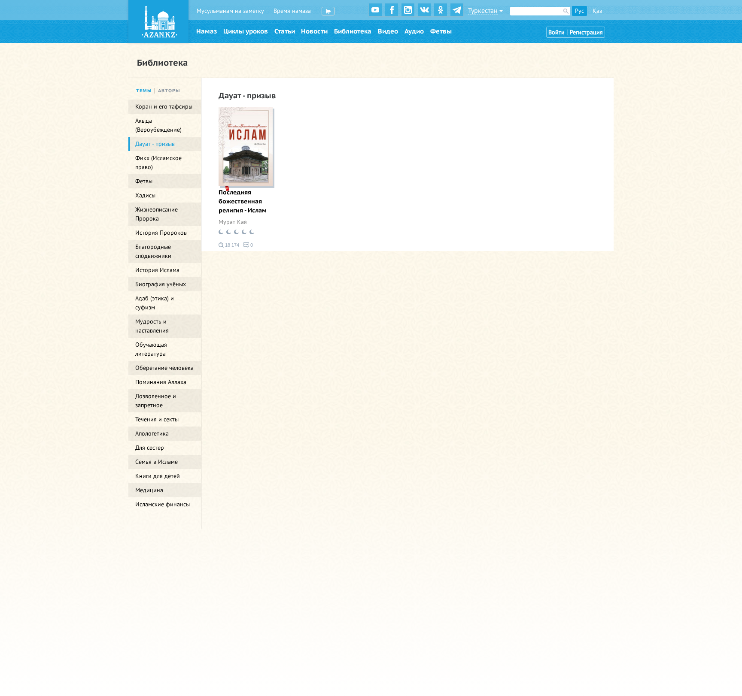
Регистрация (586, 32)
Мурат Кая (233, 222)
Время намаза (292, 11)
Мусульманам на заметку (230, 11)
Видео (388, 31)
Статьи (284, 31)
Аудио (414, 31)
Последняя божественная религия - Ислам (243, 201)
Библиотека (352, 31)
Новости (314, 31)
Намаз (206, 31)
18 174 (231, 245)
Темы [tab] (144, 91)
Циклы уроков (245, 31)
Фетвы (441, 31)
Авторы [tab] (169, 91)
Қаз (597, 11)
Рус (579, 11)
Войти (556, 32)
